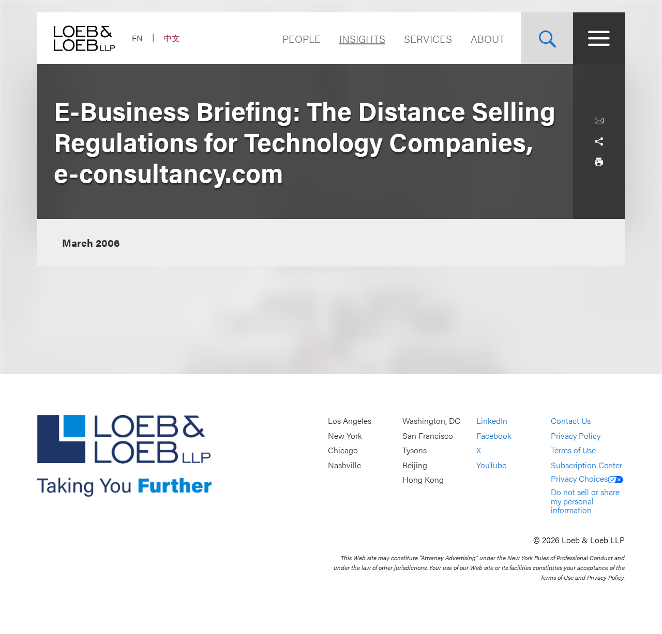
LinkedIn (491, 420)
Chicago (343, 450)
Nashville (344, 465)
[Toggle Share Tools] (599, 141)
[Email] (599, 120)
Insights (362, 38)
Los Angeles (349, 420)
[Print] (599, 162)
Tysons (414, 450)
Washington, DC (431, 420)
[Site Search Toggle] (547, 38)
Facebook (493, 435)
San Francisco (427, 435)
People (301, 38)
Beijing (414, 465)
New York (345, 435)
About (488, 38)
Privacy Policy (575, 435)
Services (428, 38)
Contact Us (571, 420)
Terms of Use (573, 450)
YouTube (491, 465)
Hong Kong (423, 480)
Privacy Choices (579, 478)
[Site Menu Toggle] (599, 38)
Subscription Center (586, 465)
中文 (171, 38)
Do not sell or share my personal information (585, 501)
